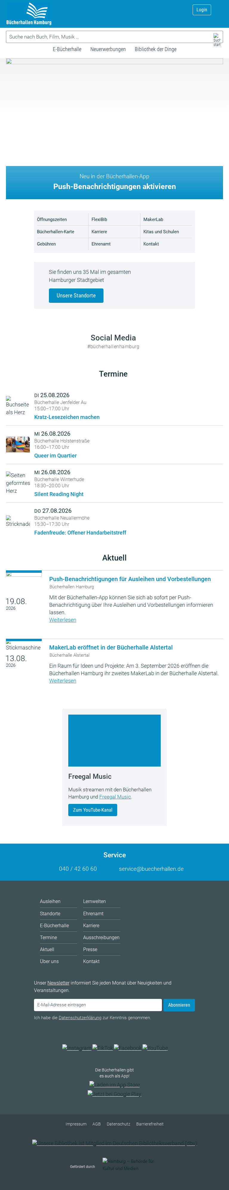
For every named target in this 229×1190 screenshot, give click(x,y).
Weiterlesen (62, 620)
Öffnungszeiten (52, 219)
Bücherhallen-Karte (55, 231)
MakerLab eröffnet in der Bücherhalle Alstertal (111, 647)
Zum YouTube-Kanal (92, 810)
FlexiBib (99, 219)
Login (201, 10)
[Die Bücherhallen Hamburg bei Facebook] (128, 1048)
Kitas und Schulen (161, 231)
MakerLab (153, 219)
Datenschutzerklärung (80, 1017)
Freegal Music (115, 797)
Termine (113, 373)
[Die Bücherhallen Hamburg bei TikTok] (102, 1048)
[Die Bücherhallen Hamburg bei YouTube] (155, 1048)
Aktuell (114, 557)
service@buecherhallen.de (151, 868)
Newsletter (58, 983)
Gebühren (46, 244)
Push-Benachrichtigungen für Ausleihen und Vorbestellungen (130, 579)
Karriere (99, 231)
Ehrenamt (101, 244)
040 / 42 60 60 (78, 868)
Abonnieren (179, 1005)
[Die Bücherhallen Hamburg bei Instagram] (77, 1048)
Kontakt (151, 244)
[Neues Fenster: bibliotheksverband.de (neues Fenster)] (114, 1143)
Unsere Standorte (76, 295)
